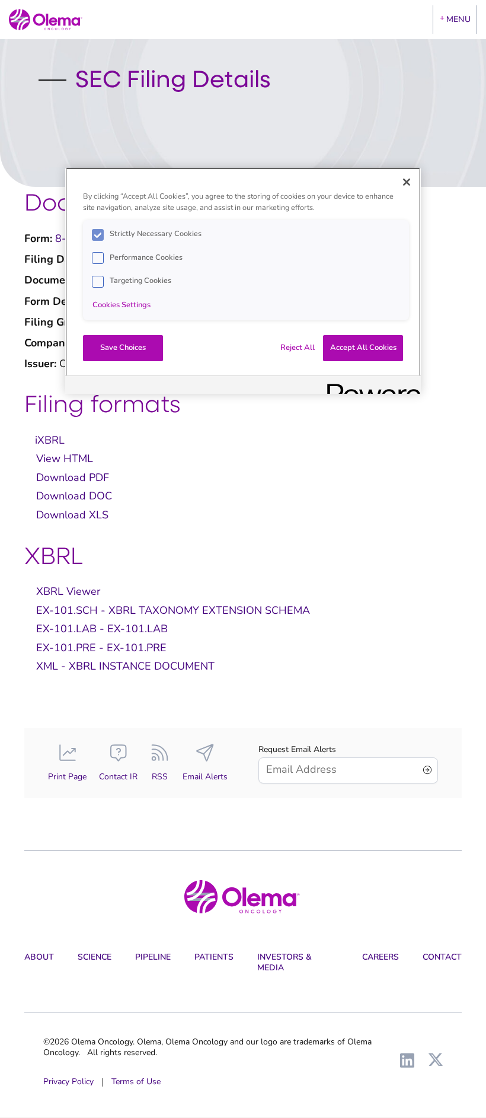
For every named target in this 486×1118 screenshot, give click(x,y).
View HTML (64, 459)
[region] (243, 281)
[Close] (407, 182)
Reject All (297, 348)
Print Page (67, 777)
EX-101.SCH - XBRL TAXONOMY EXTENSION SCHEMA (173, 611)
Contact (442, 957)
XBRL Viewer (68, 592)
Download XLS (72, 516)
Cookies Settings (121, 305)
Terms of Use (136, 1082)
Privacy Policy (68, 1082)
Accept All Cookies (363, 348)
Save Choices (123, 348)
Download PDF (72, 478)
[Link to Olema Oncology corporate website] (46, 19)
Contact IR (118, 777)
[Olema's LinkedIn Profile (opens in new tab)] (407, 1060)
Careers (380, 957)
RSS (160, 777)
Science (94, 957)
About (39, 957)
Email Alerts (205, 777)
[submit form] (427, 772)
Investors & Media (284, 963)
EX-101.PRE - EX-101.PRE (101, 649)
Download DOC (74, 497)
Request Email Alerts (297, 750)
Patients (214, 957)
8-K (64, 239)
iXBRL (50, 441)
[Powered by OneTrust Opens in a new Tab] (370, 386)
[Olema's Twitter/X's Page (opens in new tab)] (436, 1059)
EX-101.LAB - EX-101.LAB (102, 630)
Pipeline (153, 957)
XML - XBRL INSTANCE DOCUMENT (125, 667)
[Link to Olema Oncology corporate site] (243, 897)
